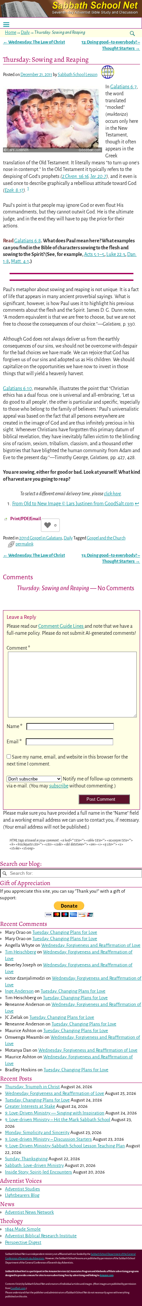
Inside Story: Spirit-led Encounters (38, 1172)
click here (112, 493)
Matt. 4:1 (20, 261)
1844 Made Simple (23, 1229)
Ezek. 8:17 (14, 190)
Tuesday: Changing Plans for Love (64, 932)
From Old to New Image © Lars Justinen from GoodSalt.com (73, 503)
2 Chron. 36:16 (75, 176)
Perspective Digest (23, 1242)
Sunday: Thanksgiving (26, 1158)
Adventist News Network (29, 1212)
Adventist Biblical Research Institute (41, 1235)
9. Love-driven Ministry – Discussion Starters (48, 1139)
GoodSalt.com (18, 1288)
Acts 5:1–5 (94, 254)
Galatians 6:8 (27, 240)
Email (14, 741)
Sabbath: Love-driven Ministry (34, 1165)
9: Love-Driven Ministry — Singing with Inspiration (54, 1112)
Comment (18, 648)
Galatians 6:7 (123, 86)
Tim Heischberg (20, 951)
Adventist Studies (22, 1188)
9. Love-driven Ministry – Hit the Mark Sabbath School (57, 1119)
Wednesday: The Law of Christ (34, 42)
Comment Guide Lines (61, 626)
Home (10, 32)
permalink (24, 544)
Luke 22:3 (115, 254)
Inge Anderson (19, 991)
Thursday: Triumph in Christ (32, 1086)
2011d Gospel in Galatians (40, 538)
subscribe (58, 785)
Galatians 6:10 (17, 388)
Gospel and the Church (106, 538)
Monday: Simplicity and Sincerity (37, 1132)
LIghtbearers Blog (22, 1195)
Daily (25, 32)
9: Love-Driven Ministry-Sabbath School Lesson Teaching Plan (65, 1145)
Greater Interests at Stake (30, 1106)
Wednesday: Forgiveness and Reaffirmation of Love (90, 945)
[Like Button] (48, 525)
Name (14, 726)
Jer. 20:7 (98, 176)
